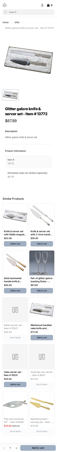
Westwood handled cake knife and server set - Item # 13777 (41, 327)
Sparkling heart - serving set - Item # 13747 (41, 421)
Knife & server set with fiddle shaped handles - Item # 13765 (14, 233)
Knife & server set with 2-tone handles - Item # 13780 (42, 233)
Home (6, 22)
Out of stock (18, 337)
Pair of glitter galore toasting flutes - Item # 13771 (41, 280)
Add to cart (18, 243)
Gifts (17, 22)
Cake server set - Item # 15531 (13, 373)
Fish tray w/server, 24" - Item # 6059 (14, 420)
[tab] (10, 95)
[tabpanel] (28, 60)
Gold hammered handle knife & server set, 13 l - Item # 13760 (13, 280)
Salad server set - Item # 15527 (13, 327)
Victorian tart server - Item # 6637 (42, 373)
